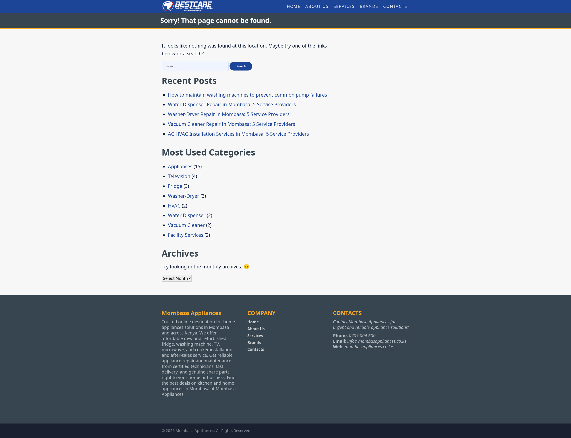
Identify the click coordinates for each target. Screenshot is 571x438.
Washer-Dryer (183, 196)
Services (344, 6)
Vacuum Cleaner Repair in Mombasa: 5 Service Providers (231, 124)
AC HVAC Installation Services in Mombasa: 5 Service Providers (238, 134)
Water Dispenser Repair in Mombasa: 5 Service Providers (232, 104)
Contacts (395, 6)
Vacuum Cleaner (186, 225)
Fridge (175, 186)
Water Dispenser (186, 215)
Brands (369, 6)
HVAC (174, 205)
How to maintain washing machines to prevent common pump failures (247, 94)
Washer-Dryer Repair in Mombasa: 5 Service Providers (229, 114)
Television (179, 176)
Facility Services (185, 235)
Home (293, 6)
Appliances (180, 166)
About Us (317, 6)
